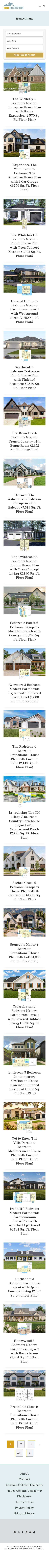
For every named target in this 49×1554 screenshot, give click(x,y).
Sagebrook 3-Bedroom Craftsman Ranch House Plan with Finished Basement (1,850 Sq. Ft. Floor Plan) (24, 377)
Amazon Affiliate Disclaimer (24, 1485)
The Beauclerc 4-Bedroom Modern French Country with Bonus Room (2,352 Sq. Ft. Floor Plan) (25, 441)
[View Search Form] (44, 6)
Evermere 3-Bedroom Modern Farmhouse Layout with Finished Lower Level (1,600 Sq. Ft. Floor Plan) (24, 692)
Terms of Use (25, 1502)
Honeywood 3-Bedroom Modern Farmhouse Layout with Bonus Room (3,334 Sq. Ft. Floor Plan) (24, 1350)
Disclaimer (24, 1496)
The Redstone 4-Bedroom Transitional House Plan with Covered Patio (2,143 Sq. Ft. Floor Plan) (24, 756)
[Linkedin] (15, 1532)
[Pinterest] (26, 1532)
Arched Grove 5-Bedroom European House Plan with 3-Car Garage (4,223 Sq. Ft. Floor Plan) (24, 890)
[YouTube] (30, 1532)
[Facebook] (22, 1532)
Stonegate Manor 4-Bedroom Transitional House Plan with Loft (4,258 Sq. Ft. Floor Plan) (24, 952)
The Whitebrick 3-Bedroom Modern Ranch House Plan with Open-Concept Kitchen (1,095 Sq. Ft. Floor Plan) (24, 245)
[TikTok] (34, 1532)
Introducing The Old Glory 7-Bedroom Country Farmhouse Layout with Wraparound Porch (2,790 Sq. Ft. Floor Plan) (24, 824)
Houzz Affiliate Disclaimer (24, 1491)
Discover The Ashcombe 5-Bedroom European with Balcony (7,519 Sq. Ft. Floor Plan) (24, 503)
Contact (24, 1479)
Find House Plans (24, 55)
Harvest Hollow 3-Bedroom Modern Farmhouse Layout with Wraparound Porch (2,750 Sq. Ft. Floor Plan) (24, 311)
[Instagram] (18, 1532)
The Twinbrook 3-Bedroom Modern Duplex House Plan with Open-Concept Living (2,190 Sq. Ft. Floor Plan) (24, 566)
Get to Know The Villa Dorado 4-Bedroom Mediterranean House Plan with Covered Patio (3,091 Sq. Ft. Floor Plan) (24, 1150)
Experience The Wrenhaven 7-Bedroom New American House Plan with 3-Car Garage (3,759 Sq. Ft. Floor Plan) (24, 177)
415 (19, 1453)
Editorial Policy (24, 1513)
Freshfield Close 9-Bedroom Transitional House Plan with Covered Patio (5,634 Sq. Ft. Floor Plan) (24, 1416)
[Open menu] (39, 6)
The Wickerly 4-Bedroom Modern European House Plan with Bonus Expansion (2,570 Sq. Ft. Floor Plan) (24, 109)
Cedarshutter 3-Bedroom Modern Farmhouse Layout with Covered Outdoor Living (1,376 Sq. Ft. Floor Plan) (24, 1016)
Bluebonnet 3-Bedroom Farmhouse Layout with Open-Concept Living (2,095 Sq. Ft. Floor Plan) (24, 1286)
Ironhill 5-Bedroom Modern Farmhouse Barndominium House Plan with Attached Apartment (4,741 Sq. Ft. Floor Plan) (24, 1221)
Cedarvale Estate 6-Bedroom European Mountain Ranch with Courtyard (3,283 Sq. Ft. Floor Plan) (24, 630)
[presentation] (24, 78)
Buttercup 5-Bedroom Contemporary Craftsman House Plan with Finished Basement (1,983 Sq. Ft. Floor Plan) (24, 1082)
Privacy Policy (24, 1508)
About (24, 1474)
